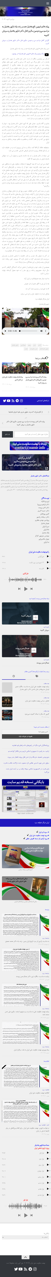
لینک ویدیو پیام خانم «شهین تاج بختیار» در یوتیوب (28, 54)
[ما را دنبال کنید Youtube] (8, 400)
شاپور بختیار (15, 345)
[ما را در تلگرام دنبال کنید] (17, 400)
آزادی (39, 345)
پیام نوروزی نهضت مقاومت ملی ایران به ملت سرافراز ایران (31, 1050)
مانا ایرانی (46, 530)
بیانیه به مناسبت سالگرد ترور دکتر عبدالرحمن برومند (32, 977)
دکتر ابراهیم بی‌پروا (43, 505)
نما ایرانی (46, 542)
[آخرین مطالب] (14, 677)
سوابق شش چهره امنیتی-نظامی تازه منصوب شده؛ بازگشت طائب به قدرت (26, 763)
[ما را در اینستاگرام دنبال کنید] (21, 400)
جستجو (7, 434)
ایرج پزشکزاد (45, 501)
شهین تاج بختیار (44, 349)
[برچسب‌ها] (37, 677)
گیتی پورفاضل (44, 514)
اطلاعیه (47, 1090)
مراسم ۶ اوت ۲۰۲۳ (8, 19)
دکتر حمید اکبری (43, 511)
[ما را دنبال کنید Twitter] (4, 400)
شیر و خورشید (33, 349)
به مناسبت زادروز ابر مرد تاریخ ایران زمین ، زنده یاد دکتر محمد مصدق (27, 941)
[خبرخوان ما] (13, 400)
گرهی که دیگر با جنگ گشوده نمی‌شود (37, 714)
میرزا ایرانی (45, 527)
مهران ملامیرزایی (44, 539)
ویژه (43, 938)
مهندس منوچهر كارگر (42, 536)
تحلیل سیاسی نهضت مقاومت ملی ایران (37, 701)
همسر (26, 349)
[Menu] (47, 3)
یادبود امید (46, 627)
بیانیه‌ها (47, 938)
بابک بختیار (45, 533)
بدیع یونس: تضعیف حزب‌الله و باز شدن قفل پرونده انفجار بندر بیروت (28, 757)
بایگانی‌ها (46, 1234)
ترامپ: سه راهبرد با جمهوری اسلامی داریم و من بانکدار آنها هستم (28, 751)
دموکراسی (23, 345)
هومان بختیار (45, 523)
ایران (34, 345)
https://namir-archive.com (25, 813)
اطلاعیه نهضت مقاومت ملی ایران (39, 1093)
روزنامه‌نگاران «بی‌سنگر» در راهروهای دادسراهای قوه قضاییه (30, 745)
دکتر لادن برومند (43, 508)
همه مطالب (46, 683)
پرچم (29, 345)
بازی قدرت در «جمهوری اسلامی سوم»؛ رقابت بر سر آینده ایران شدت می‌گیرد (27, 770)
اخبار (48, 1125)
